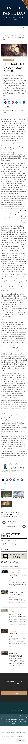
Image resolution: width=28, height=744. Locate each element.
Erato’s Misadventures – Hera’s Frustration (18, 498)
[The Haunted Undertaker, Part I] (6, 494)
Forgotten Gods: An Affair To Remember (16, 593)
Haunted (17, 512)
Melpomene (5, 514)
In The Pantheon (14, 11)
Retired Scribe (13, 464)
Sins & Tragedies (14, 516)
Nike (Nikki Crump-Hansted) (18, 638)
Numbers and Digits (14, 526)
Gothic (12, 512)
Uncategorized (8, 59)
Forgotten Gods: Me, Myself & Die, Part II (16, 613)
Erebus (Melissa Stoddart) (17, 596)
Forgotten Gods (14, 570)
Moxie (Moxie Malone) (16, 616)
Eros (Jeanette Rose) (16, 579)
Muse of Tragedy (14, 514)
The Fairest (12, 574)
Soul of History (14, 572)
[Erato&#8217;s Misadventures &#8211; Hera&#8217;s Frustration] (18, 494)
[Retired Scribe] (5, 466)
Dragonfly (12, 609)
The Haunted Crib (5, 508)
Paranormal (4, 516)
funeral (7, 512)
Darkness (11, 591)
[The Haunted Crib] (6, 504)
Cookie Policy (7, 738)
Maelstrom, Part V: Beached (13, 522)
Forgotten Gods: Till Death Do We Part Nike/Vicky (16, 635)
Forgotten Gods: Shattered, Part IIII (15, 654)
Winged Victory (14, 631)
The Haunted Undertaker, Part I (5, 498)
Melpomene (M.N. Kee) (11, 110)
